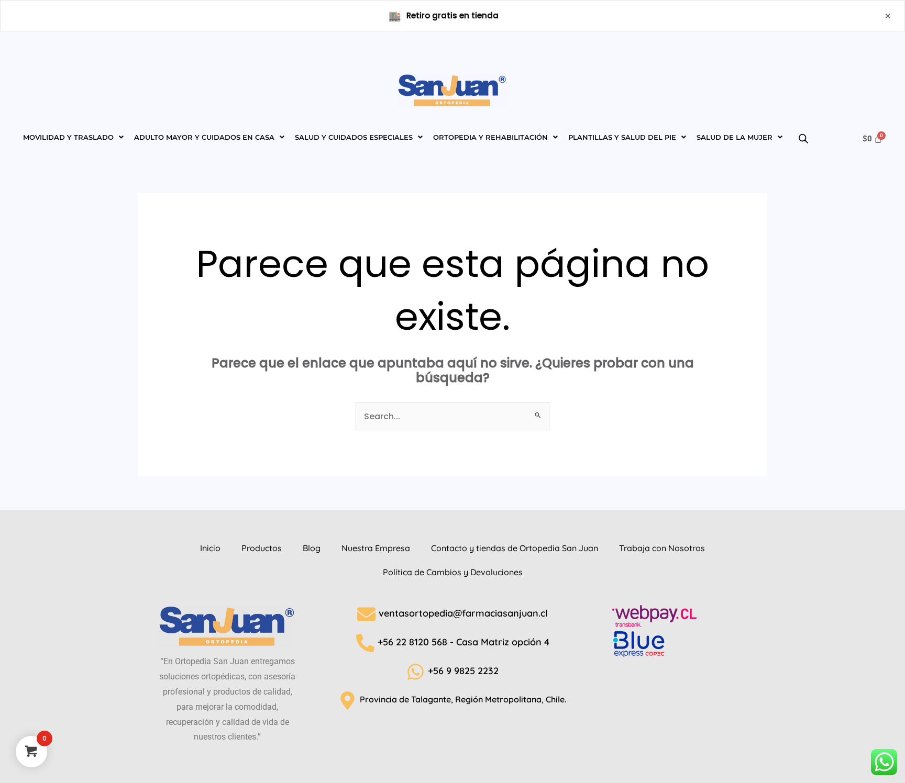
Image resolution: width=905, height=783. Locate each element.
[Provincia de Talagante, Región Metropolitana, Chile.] (347, 700)
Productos (261, 548)
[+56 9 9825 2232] (415, 672)
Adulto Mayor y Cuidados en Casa (204, 137)
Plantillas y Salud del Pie (622, 137)
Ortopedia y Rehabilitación (490, 137)
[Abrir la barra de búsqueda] (793, 136)
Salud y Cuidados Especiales (354, 137)
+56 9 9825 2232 (463, 671)
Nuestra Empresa (375, 548)
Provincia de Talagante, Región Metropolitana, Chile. (463, 699)
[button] (73, 137)
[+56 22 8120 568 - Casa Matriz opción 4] (365, 643)
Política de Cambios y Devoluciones (453, 572)
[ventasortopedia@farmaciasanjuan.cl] (366, 614)
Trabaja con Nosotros (662, 548)
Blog (312, 548)
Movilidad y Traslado (68, 137)
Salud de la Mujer (734, 137)
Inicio (210, 548)
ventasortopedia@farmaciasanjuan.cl (463, 613)
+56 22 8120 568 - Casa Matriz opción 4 (463, 642)
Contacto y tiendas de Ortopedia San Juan (514, 548)
